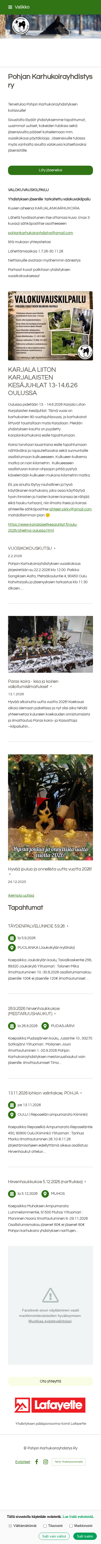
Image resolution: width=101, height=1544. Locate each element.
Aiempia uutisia (21, 895)
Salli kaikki (85, 1536)
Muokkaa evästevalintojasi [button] (49, 1321)
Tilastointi (55, 1526)
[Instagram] (45, 1462)
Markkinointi (83, 1526)
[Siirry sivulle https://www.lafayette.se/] (50, 1404)
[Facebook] (36, 1462)
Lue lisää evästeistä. (78, 1517)
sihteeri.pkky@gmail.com (70, 509)
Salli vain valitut (54, 1536)
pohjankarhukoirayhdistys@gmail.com (40, 233)
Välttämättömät (25, 1526)
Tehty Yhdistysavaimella (69, 1462)
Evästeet (22, 1462)
